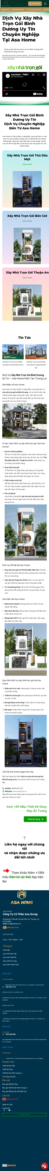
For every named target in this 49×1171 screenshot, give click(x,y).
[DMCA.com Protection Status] (9, 1166)
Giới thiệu (6, 950)
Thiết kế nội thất (8, 1066)
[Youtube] (9, 1110)
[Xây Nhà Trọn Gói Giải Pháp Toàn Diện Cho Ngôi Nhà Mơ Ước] (36, 351)
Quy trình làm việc (10, 953)
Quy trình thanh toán (11, 964)
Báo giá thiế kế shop (10, 1084)
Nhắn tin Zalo (7, 1104)
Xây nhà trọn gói (24, 67)
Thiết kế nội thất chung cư (12, 1073)
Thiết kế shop (7, 1069)
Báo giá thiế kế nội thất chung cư (14, 1088)
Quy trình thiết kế (9, 957)
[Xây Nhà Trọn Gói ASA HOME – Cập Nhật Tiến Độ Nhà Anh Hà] (13, 351)
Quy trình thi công (10, 961)
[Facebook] (4, 1110)
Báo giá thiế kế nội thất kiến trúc (14, 1091)
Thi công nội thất (8, 1076)
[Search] (44, 50)
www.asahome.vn (20, 791)
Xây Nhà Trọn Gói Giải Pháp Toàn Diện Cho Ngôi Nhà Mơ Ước (36, 365)
